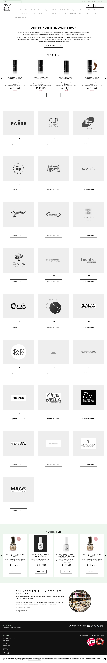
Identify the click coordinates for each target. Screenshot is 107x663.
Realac (16, 13)
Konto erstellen (53, 45)
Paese (16, 10)
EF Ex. (26, 10)
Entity (95, 13)
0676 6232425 (7, 650)
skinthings (81, 13)
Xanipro (41, 13)
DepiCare (74, 10)
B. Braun (95, 10)
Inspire (40, 10)
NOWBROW (72, 13)
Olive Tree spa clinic (84, 10)
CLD (21, 10)
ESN (68, 10)
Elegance (47, 10)
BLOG (93, 1)
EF (31, 10)
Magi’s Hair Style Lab (20, 17)
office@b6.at (6, 645)
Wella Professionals (57, 13)
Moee (47, 13)
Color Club (55, 10)
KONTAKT (100, 1)
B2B (89, 1)
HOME (84, 1)
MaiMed (62, 10)
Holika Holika (24, 13)
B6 (66, 13)
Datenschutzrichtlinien (34, 660)
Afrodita (88, 13)
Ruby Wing (34, 13)
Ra (35, 10)
